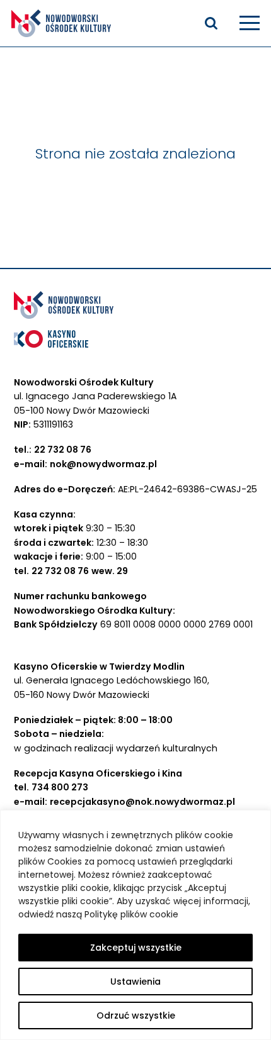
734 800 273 (60, 787)
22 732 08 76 (62, 449)
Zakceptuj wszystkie (136, 947)
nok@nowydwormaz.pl (103, 464)
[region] (135, 925)
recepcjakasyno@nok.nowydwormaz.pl (142, 801)
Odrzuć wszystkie (135, 1015)
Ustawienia (135, 981)
